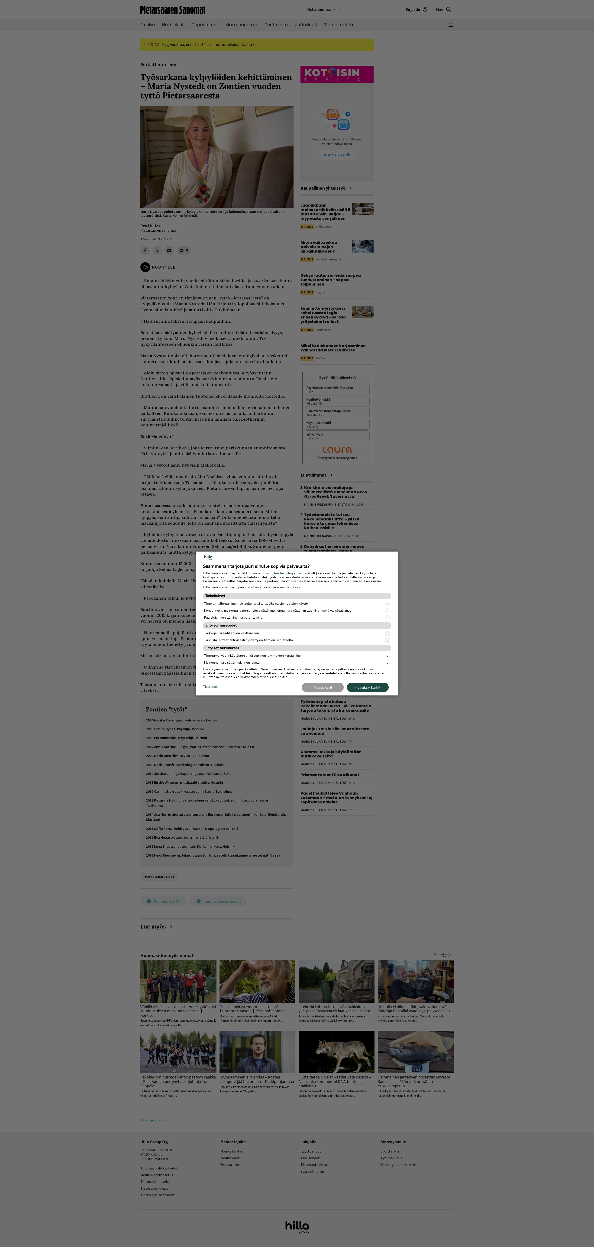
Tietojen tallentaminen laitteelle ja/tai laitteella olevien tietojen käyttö (256, 603)
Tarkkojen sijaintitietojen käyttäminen (231, 633)
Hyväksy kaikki (367, 687)
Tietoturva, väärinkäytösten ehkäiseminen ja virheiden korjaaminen (253, 655)
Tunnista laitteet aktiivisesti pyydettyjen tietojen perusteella (248, 640)
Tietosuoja (211, 687)
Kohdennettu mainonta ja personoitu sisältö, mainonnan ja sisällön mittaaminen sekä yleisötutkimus (277, 610)
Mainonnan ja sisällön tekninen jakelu (232, 662)
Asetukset (322, 687)
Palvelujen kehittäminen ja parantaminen (234, 617)
